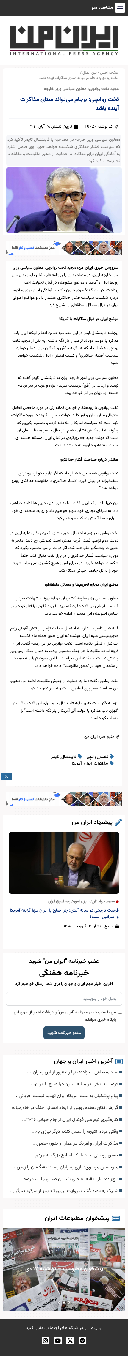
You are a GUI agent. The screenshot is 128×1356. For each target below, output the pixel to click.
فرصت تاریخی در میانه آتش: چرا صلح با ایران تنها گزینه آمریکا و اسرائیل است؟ (64, 913)
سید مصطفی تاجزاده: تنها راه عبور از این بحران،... (73, 1072)
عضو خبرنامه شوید (64, 1033)
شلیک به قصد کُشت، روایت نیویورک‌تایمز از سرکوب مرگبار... (63, 1191)
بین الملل (89, 72)
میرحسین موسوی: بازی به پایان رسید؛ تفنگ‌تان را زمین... (65, 1167)
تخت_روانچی (97, 757)
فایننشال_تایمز (64, 757)
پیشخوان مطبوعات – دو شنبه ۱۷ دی (43, 1269)
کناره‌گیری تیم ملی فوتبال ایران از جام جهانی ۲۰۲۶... (70, 1120)
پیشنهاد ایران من (92, 822)
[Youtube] (58, 1340)
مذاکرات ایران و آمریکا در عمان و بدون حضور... (75, 1143)
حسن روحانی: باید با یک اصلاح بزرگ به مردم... (75, 1155)
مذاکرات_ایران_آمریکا (90, 763)
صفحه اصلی (109, 72)
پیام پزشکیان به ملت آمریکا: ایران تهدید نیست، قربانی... (66, 1096)
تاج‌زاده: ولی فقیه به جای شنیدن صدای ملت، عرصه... (69, 1179)
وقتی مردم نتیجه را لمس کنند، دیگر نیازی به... (75, 1132)
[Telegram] (82, 1340)
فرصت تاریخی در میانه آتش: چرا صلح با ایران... (75, 1084)
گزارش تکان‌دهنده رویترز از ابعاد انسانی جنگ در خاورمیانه (65, 1108)
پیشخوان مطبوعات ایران (77, 1218)
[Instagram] (45, 1340)
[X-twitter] (70, 1340)
